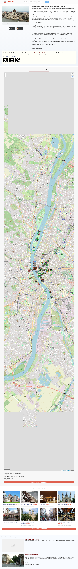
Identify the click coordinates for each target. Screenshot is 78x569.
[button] (34, 262)
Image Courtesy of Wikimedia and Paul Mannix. (47, 506)
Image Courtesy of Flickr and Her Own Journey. (38, 50)
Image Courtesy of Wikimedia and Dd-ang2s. (64, 525)
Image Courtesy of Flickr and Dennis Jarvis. (9, 506)
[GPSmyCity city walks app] (10, 2)
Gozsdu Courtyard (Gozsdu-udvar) (10, 522)
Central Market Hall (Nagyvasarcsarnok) (66, 522)
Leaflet (63, 470)
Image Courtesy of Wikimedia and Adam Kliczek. (65, 506)
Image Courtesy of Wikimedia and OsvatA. (27, 525)
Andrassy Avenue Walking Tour (31, 554)
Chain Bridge (43, 504)
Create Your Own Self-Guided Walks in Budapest (39, 71)
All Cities (26, 1)
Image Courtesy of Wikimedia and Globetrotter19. (10, 524)
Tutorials (40, 1)
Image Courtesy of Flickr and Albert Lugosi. (27, 506)
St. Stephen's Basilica (63, 504)
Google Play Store (42, 53)
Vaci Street (43, 522)
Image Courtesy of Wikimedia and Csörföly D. (46, 524)
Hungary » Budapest (14, 475)
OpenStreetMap (67, 470)
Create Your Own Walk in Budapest (32, 539)
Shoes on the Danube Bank (27, 504)
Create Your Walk (33, 1)
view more (36, 560)
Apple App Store (35, 53)
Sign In (46, 1)
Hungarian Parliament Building (9, 504)
